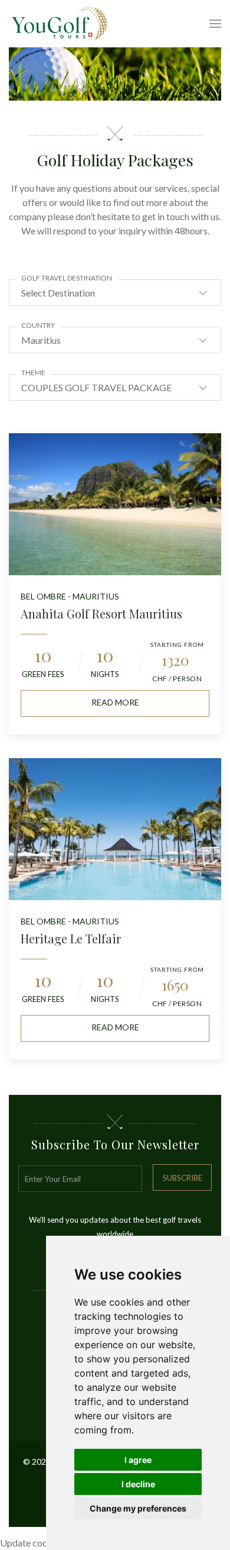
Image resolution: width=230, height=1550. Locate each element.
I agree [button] (138, 1460)
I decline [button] (138, 1484)
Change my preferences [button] (138, 1508)
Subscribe (182, 1177)
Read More (115, 702)
